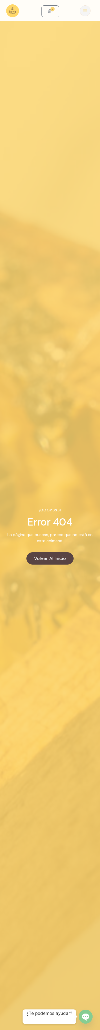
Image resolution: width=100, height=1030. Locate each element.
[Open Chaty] (86, 1017)
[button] (85, 11)
